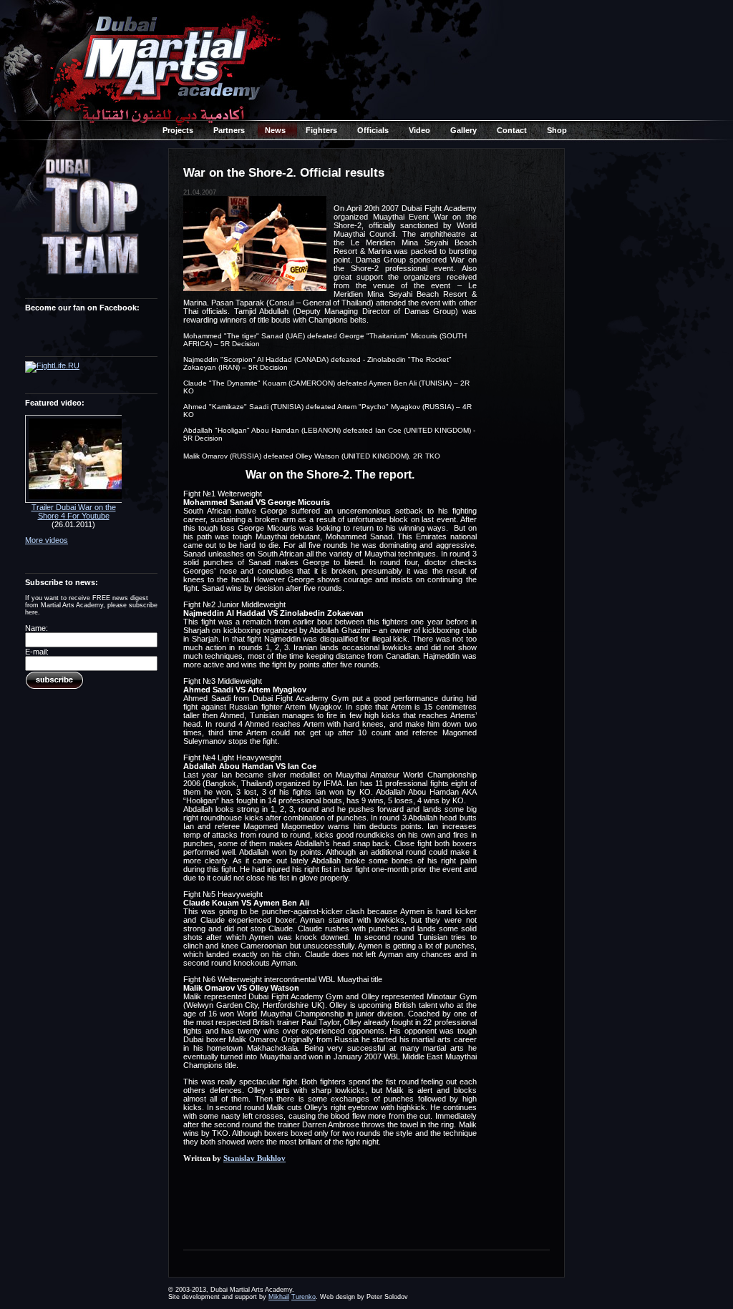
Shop (557, 130)
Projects (177, 130)
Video (419, 130)
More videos (46, 540)
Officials (373, 130)
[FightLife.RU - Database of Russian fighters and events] (52, 365)
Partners (229, 130)
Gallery (463, 130)
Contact (512, 130)
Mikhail (278, 1296)
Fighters (321, 130)
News (275, 130)
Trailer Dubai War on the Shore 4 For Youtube (73, 511)
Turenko (303, 1296)
